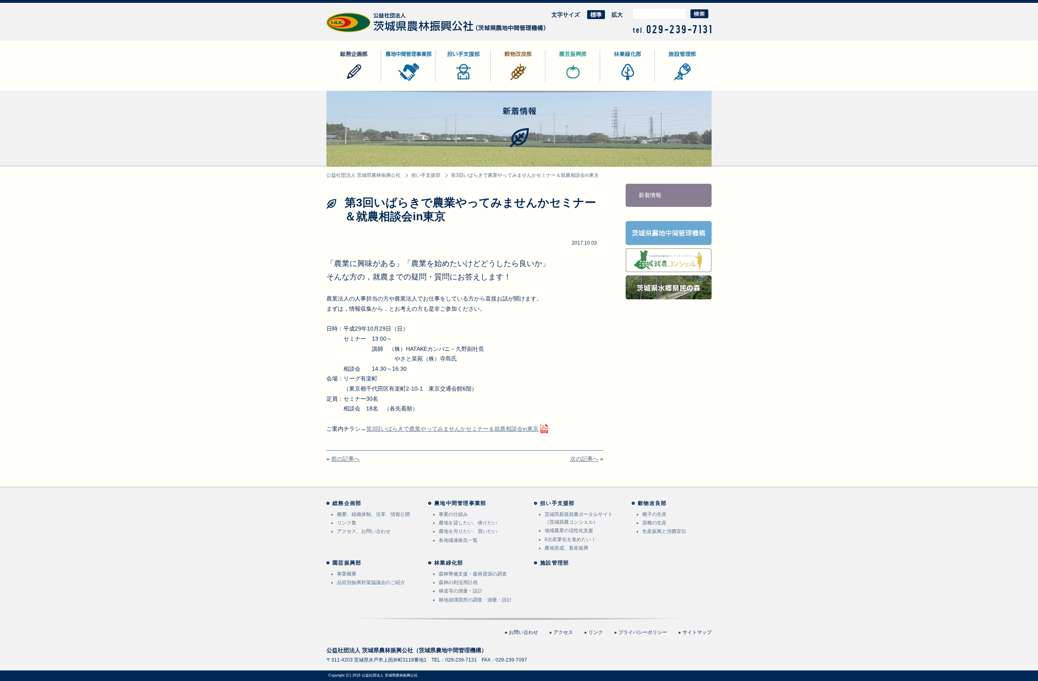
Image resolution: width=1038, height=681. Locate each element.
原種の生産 (654, 523)
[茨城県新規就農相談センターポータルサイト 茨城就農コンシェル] (669, 267)
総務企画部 (340, 81)
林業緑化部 (614, 81)
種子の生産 (654, 514)
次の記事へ (584, 458)
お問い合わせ (523, 632)
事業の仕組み (453, 514)
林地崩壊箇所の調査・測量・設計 (475, 600)
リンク (595, 632)
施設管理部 (669, 81)
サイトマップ (697, 632)
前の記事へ (345, 458)
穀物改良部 (505, 81)
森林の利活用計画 (458, 582)
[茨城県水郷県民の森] (669, 294)
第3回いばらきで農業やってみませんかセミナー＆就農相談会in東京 (452, 428)
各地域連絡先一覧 (458, 540)
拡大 (617, 14)
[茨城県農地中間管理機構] (669, 239)
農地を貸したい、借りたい (468, 523)
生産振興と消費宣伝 (664, 531)
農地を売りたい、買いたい (468, 531)
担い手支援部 (453, 81)
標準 (596, 14)
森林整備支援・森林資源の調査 (473, 574)
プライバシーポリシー (642, 632)
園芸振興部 (559, 81)
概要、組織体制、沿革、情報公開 (373, 514)
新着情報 (650, 195)
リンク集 (346, 523)
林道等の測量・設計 (461, 591)
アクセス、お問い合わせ (363, 531)
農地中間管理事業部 (406, 81)
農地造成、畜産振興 (566, 548)
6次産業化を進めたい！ (570, 539)
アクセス (563, 632)
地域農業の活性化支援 (569, 530)
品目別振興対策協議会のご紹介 (371, 582)
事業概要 (346, 574)
